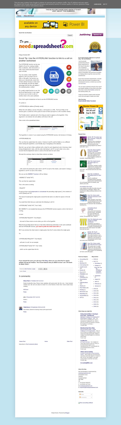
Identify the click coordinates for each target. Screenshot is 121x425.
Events (81, 270)
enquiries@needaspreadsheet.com (89, 387)
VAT (81, 297)
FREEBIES (82, 274)
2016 (94, 288)
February (97, 283)
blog (46, 260)
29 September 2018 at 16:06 (37, 307)
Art (80, 261)
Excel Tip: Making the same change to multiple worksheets (95, 221)
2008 (94, 306)
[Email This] (39, 269)
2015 (94, 291)
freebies (92, 90)
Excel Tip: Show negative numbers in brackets (94, 150)
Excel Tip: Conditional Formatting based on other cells (94, 175)
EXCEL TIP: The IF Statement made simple (94, 232)
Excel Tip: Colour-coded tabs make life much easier (94, 244)
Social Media (83, 295)
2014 (94, 293)
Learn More (97, 4)
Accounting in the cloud (86, 186)
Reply (24, 292)
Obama (82, 286)
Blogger (67, 413)
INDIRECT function (33, 174)
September (97, 275)
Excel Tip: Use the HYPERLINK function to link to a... (98, 270)
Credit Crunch (83, 267)
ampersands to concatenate (38, 191)
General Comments (82, 276)
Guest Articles (83, 279)
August (97, 279)
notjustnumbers (84, 282)
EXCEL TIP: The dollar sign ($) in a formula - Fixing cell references (95, 138)
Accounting (83, 259)
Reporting (82, 293)
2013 (94, 295)
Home (19, 16)
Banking (82, 263)
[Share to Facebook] (45, 269)
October (97, 265)
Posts (82, 394)
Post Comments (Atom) (32, 344)
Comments (83, 397)
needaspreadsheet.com (84, 373)
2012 (94, 297)
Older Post (69, 341)
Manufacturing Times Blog (87, 328)
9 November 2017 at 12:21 (33, 297)
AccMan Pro (83, 340)
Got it (105, 4)
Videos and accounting (86, 351)
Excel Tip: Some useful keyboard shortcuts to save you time (94, 197)
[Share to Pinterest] (46, 269)
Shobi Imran (26, 307)
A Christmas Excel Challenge (92, 208)
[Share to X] (43, 269)
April (96, 281)
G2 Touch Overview (85, 342)
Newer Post (22, 341)
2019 (94, 259)
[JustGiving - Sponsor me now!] (91, 36)
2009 (94, 304)
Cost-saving (83, 265)
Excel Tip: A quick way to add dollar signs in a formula (94, 162)
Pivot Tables (83, 287)
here (84, 83)
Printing (82, 289)
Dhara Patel (26, 281)
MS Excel (25, 289)
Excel (24, 271)
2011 (94, 299)
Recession (82, 291)
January (97, 286)
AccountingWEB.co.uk (86, 363)
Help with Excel (29, 16)
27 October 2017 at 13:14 (36, 281)
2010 (94, 302)
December (97, 263)
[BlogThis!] (41, 269)
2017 (94, 261)
